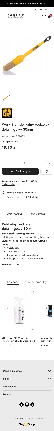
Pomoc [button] (7, 394)
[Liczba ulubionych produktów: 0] (44, 16)
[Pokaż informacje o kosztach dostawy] (36, 197)
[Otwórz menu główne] (3, 16)
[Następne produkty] (46, 308)
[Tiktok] (32, 404)
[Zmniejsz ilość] (4, 163)
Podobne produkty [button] (35, 282)
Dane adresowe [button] (12, 371)
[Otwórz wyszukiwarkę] (39, 16)
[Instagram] (27, 404)
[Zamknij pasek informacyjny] (51, 3)
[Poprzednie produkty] (7, 308)
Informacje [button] (9, 386)
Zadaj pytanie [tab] (39, 214)
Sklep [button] (6, 379)
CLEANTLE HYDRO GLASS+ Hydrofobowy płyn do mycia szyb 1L (18, 339)
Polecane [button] (13, 282)
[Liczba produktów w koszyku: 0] (48, 16)
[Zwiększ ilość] (44, 163)
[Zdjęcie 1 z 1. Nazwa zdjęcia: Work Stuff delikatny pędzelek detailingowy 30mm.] (6, 98)
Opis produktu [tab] (15, 214)
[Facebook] (22, 404)
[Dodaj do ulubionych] (46, 171)
